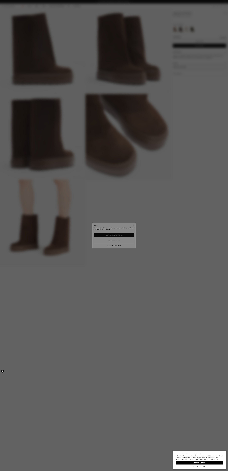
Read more (215, 459)
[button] (199, 466)
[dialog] (199, 460)
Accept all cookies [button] (199, 463)
